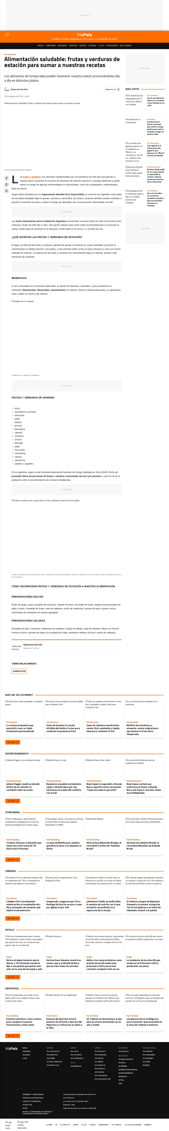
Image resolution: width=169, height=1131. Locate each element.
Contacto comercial (32, 1101)
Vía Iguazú (99, 1058)
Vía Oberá (99, 1062)
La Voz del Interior (132, 1125)
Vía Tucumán (76, 1055)
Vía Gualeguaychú (103, 1079)
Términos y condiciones (33, 1094)
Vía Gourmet (148, 1058)
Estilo (121, 1080)
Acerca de (27, 1105)
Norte (82, 46)
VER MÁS (11, 742)
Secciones (126, 46)
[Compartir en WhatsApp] (6, 184)
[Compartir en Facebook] (6, 178)
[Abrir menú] (28, 35)
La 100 (83, 1125)
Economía (123, 1066)
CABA (25, 1058)
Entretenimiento (126, 1073)
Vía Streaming (149, 1055)
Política (122, 1063)
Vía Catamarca (77, 1058)
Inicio (41, 46)
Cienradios (104, 1125)
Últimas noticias (126, 1059)
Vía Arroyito (52, 1055)
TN (56, 1125)
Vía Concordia (101, 1075)
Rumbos (146, 1065)
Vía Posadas (100, 1051)
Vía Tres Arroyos (54, 1062)
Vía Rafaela (100, 1069)
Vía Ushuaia (124, 1051)
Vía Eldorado (101, 1055)
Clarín (49, 1125)
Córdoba (51, 46)
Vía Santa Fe (100, 1065)
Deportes (123, 1076)
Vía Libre (146, 1062)
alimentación (19, 671)
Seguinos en (110, 89)
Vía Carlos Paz (53, 1051)
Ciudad (92, 1125)
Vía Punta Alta (53, 1065)
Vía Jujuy (75, 1051)
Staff (25, 1108)
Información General (128, 1070)
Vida (120, 1083)
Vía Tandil (51, 1058)
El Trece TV (65, 1125)
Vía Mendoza (76, 1066)
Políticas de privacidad (33, 1098)
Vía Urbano (148, 1051)
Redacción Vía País (19, 89)
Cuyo (101, 46)
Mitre (75, 1125)
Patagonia (112, 46)
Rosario (62, 46)
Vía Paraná (99, 1072)
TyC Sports (116, 1125)
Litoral (92, 46)
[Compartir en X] (6, 191)
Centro (73, 46)
